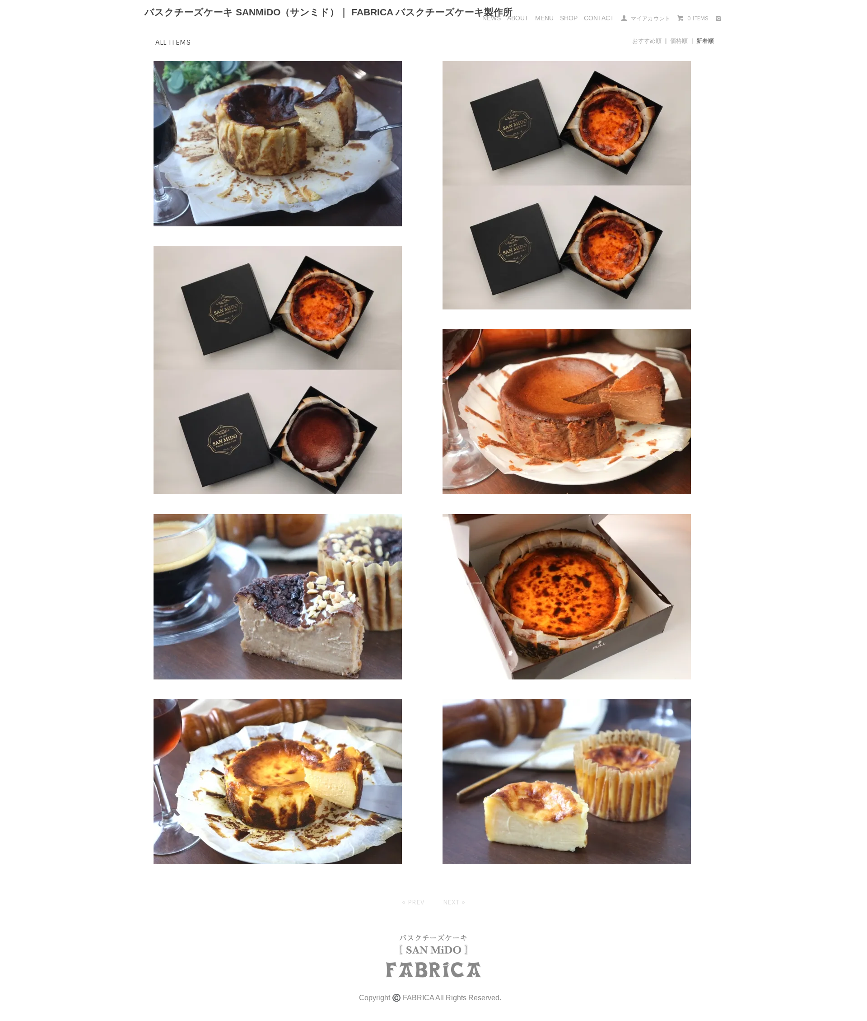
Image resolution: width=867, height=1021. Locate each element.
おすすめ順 (647, 40)
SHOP (569, 18)
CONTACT (599, 18)
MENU (544, 18)
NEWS (491, 18)
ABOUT (518, 18)
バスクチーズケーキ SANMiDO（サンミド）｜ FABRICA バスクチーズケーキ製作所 (328, 12)
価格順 (679, 40)
